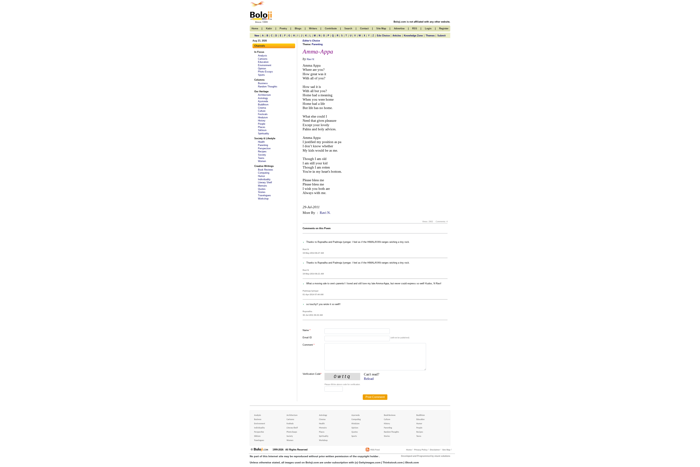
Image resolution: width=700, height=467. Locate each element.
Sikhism (262, 130)
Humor (261, 176)
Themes (430, 35)
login (428, 28)
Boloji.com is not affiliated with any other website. (422, 21)
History (261, 120)
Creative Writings (264, 166)
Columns (259, 79)
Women (262, 161)
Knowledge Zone (413, 35)
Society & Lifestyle (264, 138)
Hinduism (263, 117)
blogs (298, 28)
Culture (261, 111)
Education (263, 62)
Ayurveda (263, 101)
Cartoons (262, 59)
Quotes (262, 189)
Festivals (263, 114)
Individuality (264, 179)
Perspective (264, 148)
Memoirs (262, 185)
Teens (261, 158)
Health (261, 142)
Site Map (446, 450)
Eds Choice (383, 35)
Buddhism (263, 104)
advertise (399, 28)
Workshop (263, 198)
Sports (261, 75)
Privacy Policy (420, 450)
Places (261, 127)
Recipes (262, 151)
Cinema (262, 107)
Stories (261, 192)
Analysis (262, 55)
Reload (369, 379)
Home (409, 450)
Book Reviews (265, 169)
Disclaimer (435, 450)
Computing (263, 172)
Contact (364, 28)
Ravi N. (311, 59)
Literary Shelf (265, 182)
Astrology (263, 98)
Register (443, 28)
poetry (283, 28)
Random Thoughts (267, 86)
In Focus (259, 52)
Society (262, 154)
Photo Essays (265, 71)
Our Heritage (261, 91)
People (261, 123)
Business (263, 83)
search (348, 28)
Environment (264, 65)
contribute (331, 28)
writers (313, 28)
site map (381, 28)
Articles (396, 35)
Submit (441, 35)
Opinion (262, 68)
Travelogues (264, 195)
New (256, 35)
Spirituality (263, 133)
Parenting (263, 145)
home (255, 28)
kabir (269, 28)
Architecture (264, 95)
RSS (414, 28)
